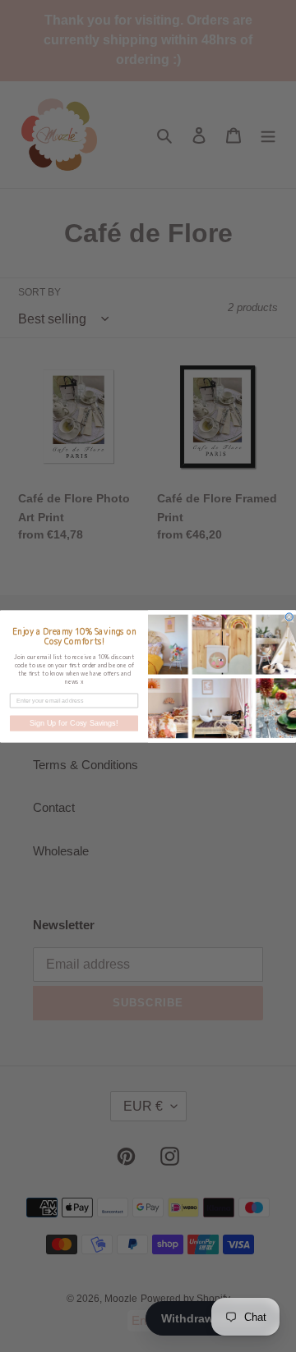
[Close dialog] (289, 616)
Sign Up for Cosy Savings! (74, 723)
